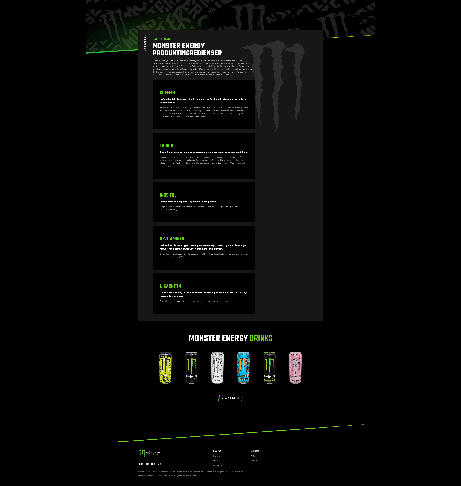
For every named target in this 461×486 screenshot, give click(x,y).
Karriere (216, 456)
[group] (165, 369)
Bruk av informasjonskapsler (214, 472)
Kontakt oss (255, 460)
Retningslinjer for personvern (193, 472)
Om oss (216, 460)
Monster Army (219, 465)
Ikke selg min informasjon (234, 472)
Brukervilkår (177, 472)
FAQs (253, 456)
